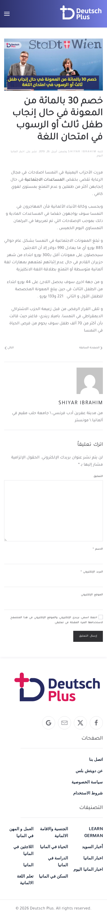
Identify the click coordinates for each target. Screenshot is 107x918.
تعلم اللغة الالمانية (25, 879)
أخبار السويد (92, 846)
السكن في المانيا (53, 876)
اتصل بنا (96, 759)
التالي (10, 347)
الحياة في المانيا (54, 846)
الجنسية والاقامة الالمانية (54, 832)
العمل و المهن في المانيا (21, 832)
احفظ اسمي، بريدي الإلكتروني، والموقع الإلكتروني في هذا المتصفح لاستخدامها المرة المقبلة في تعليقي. (56, 620)
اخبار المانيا (93, 857)
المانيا (28, 864)
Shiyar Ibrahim (82, 151)
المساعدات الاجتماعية (44, 180)
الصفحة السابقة (89, 347)
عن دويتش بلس (89, 770)
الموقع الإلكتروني (92, 594)
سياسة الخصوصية (87, 781)
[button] (7, 14)
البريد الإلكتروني (92, 572)
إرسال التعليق (88, 636)
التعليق (98, 476)
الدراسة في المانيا (58, 861)
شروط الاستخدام (88, 792)
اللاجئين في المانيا (23, 850)
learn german (93, 832)
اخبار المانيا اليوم (88, 869)
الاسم (98, 549)
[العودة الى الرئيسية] (81, 14)
